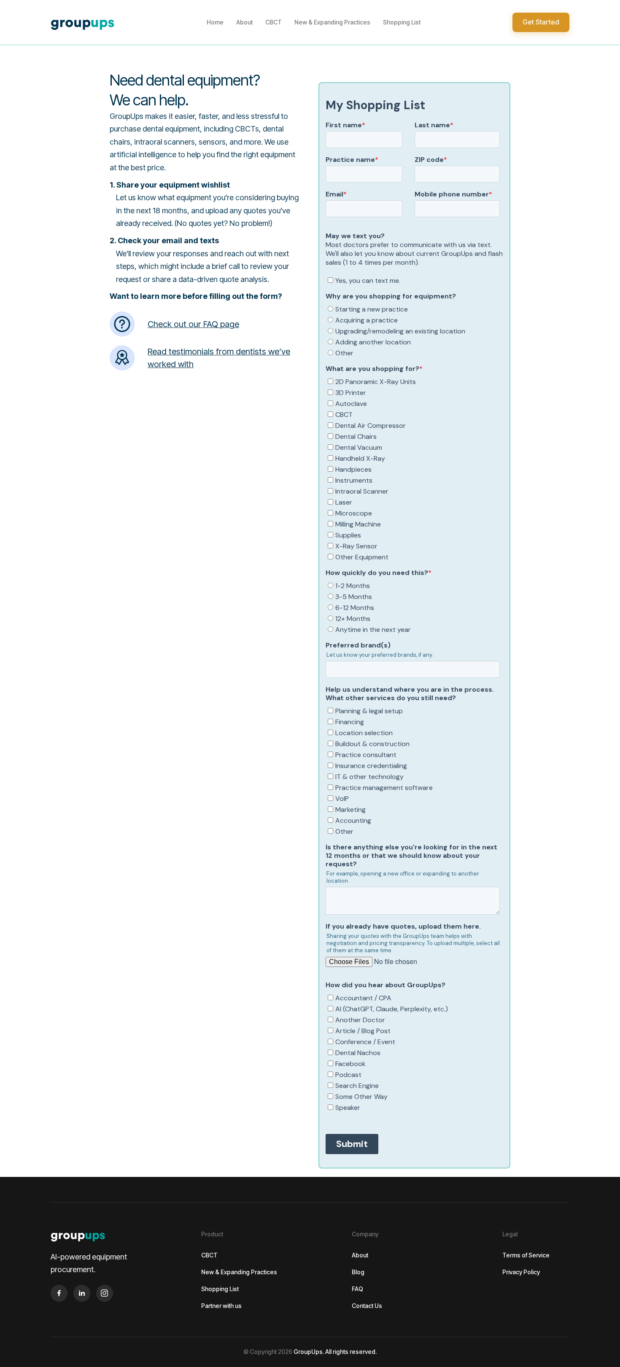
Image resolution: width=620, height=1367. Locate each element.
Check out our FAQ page (193, 324)
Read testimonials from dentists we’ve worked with (219, 357)
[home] (83, 22)
